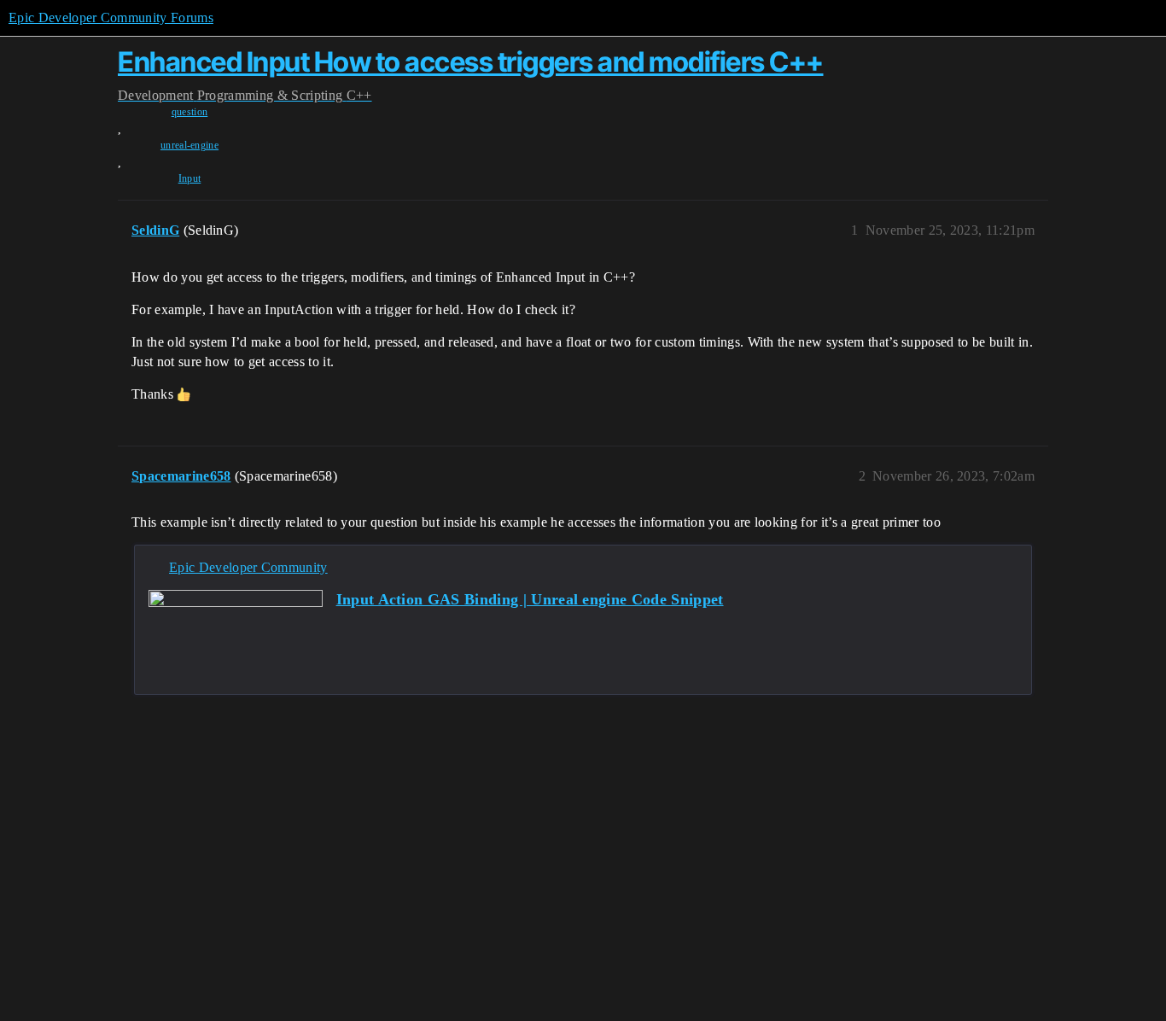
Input (189, 178)
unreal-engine (189, 145)
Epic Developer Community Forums (111, 17)
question (190, 112)
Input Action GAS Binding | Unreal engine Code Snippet (530, 599)
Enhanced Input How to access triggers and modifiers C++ (471, 62)
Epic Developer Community (248, 567)
